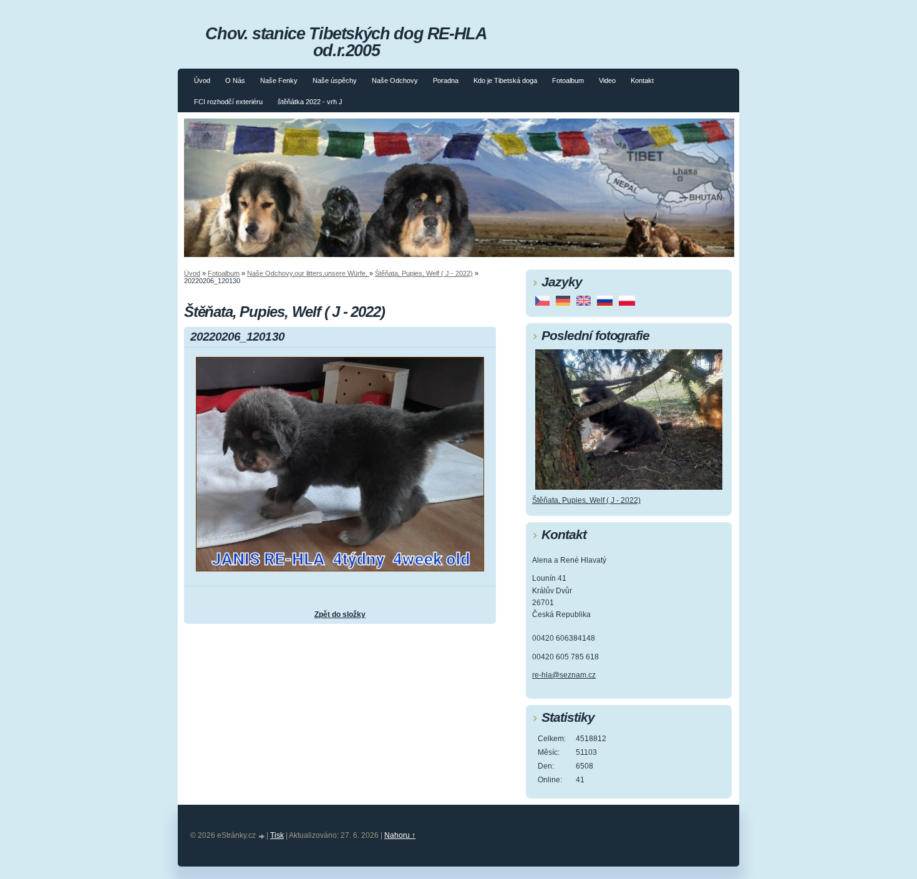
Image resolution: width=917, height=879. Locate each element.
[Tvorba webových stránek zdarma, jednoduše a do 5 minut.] (262, 836)
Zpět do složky (340, 614)
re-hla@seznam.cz (564, 675)
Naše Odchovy (395, 80)
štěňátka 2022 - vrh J (310, 101)
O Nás (235, 80)
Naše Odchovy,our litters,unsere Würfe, (308, 273)
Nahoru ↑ (399, 835)
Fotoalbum (568, 80)
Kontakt (642, 80)
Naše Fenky (279, 80)
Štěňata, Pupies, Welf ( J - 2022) (424, 273)
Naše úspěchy (335, 80)
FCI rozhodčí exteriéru (228, 101)
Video (607, 80)
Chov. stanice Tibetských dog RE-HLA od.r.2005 (346, 42)
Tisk (277, 835)
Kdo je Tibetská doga (505, 80)
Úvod (202, 80)
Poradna (445, 80)
